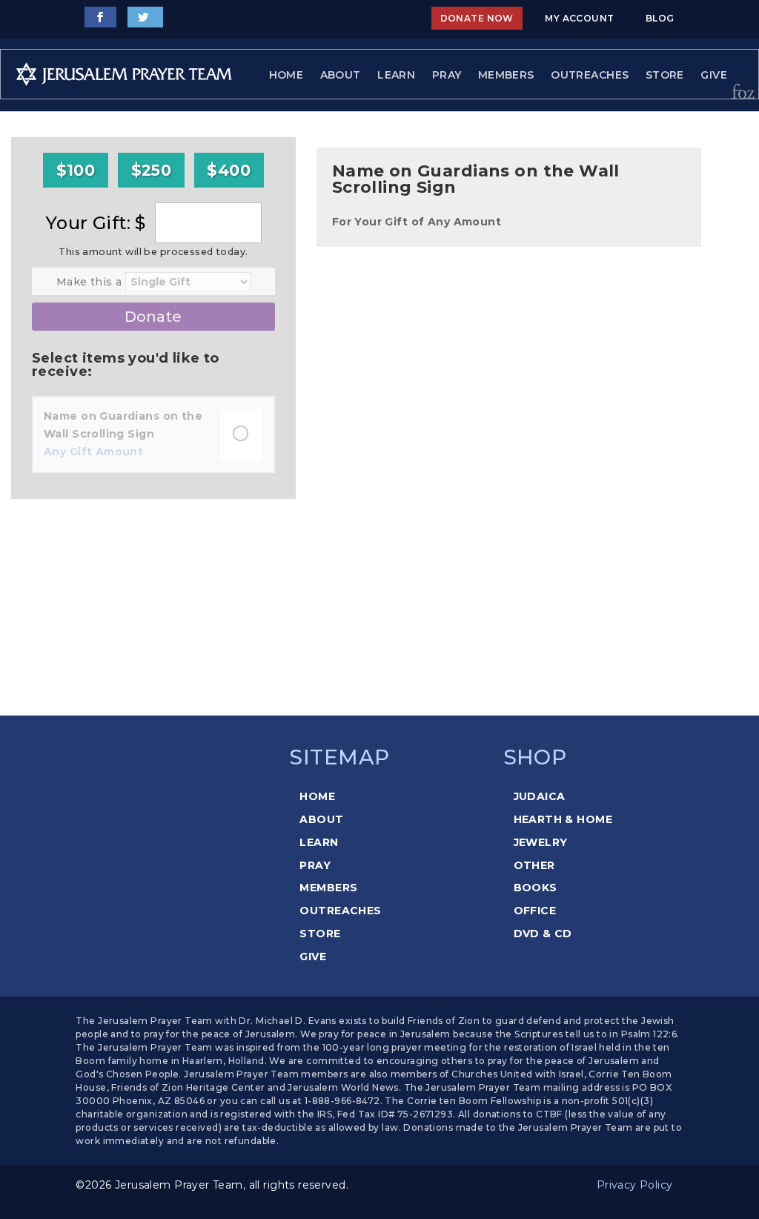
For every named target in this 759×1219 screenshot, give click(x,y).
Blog (660, 18)
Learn (396, 75)
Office (535, 910)
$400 (229, 170)
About (340, 75)
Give (713, 75)
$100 (76, 170)
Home (286, 75)
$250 (151, 170)
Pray (447, 75)
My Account (579, 18)
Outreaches (590, 75)
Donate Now (477, 18)
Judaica (540, 796)
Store (665, 75)
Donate (153, 317)
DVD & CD (543, 933)
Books (535, 887)
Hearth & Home (563, 819)
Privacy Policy (635, 1185)
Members (506, 75)
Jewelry (541, 842)
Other (534, 865)
